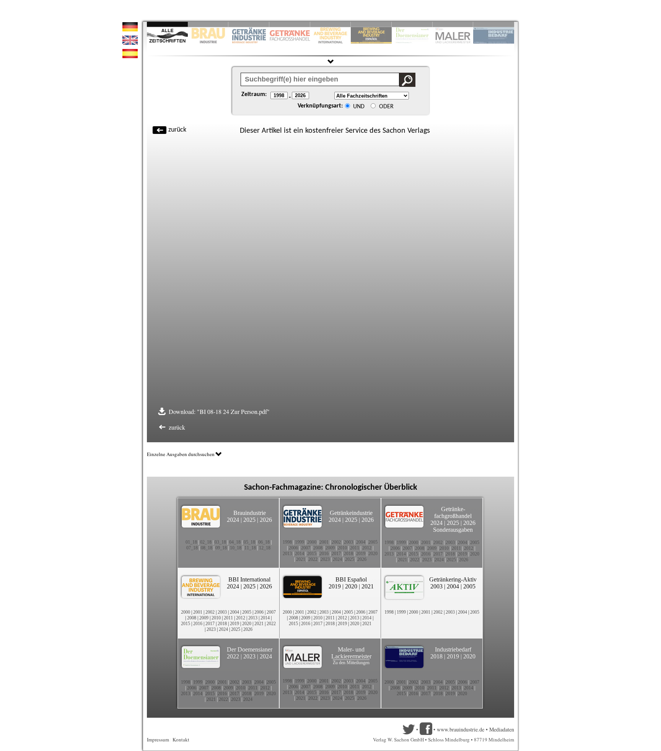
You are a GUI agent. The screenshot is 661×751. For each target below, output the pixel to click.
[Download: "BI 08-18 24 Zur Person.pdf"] (272, 411)
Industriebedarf (453, 649)
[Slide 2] (208, 24)
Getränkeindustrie (351, 513)
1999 (299, 542)
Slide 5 (330, 24)
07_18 (192, 548)
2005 (373, 542)
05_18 (249, 542)
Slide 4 (289, 24)
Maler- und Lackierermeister (351, 653)
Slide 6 (371, 24)
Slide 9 (453, 24)
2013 (287, 553)
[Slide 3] (248, 24)
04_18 (235, 542)
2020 (373, 553)
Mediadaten (501, 729)
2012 (366, 548)
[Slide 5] (330, 24)
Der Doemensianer (249, 649)
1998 (287, 542)
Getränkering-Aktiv (453, 579)
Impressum (158, 739)
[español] (130, 56)
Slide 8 (412, 24)
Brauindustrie (249, 513)
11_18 (250, 548)
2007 (305, 548)
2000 (311, 542)
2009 (330, 548)
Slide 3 (248, 24)
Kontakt (181, 739)
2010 (342, 548)
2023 (325, 559)
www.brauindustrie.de (460, 729)
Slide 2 (208, 24)
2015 (311, 553)
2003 (348, 542)
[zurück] (434, 126)
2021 (300, 559)
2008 (317, 548)
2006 (293, 548)
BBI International (249, 579)
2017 (336, 553)
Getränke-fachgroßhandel (453, 512)
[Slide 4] (289, 24)
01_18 (191, 542)
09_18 (221, 548)
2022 (312, 559)
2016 (324, 553)
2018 (348, 553)
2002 (336, 542)
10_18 (235, 548)
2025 (249, 519)
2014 (299, 553)
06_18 (264, 542)
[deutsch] (130, 29)
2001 (324, 542)
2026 (266, 519)
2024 (233, 519)
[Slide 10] (493, 24)
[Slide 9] (453, 24)
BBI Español (351, 579)
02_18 (206, 542)
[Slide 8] (412, 24)
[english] (130, 43)
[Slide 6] (371, 24)
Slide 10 (493, 24)
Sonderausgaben (453, 529)
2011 (354, 548)
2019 (360, 553)
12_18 (264, 548)
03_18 (220, 542)
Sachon (394, 131)
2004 (360, 542)
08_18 (206, 548)
